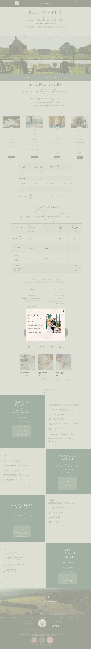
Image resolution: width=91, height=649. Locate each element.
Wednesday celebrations (38, 325)
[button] (63, 311)
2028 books (32, 318)
